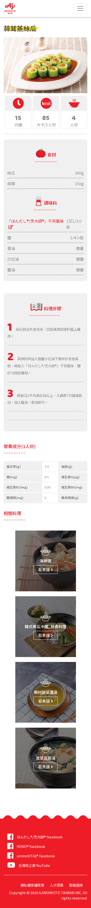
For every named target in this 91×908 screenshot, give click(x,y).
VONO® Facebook (31, 846)
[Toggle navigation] (80, 8)
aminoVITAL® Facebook (36, 855)
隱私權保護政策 (32, 885)
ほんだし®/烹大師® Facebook (39, 836)
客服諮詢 (76, 885)
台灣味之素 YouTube (34, 865)
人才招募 (56, 885)
